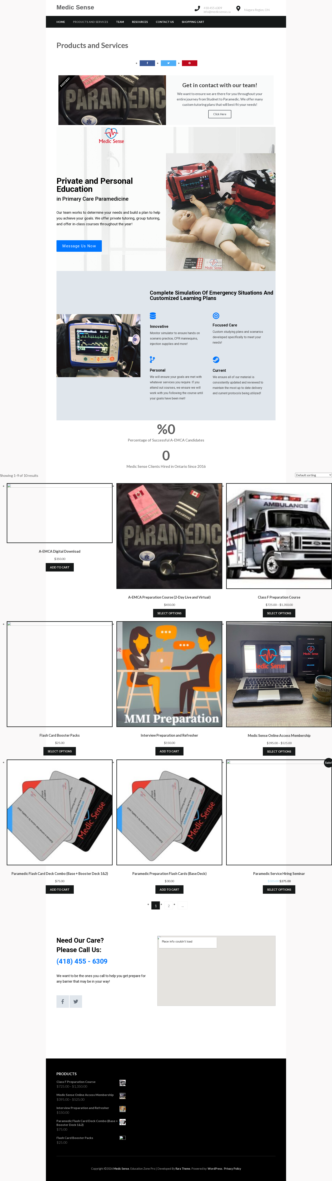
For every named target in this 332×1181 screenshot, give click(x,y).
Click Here (219, 114)
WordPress (215, 1168)
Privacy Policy (232, 1168)
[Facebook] (62, 1001)
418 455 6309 (213, 8)
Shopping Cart (193, 21)
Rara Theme (182, 1168)
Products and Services (90, 21)
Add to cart (60, 567)
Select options (169, 613)
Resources (140, 21)
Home (60, 21)
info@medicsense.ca (217, 11)
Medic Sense (75, 7)
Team (120, 21)
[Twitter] (76, 1001)
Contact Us (165, 21)
